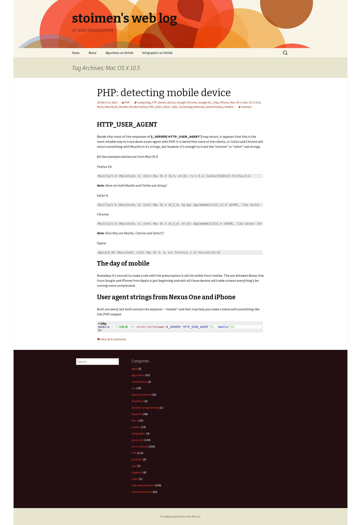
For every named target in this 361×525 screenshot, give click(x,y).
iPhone (224, 102)
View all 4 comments (113, 339)
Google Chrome (187, 102)
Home (76, 53)
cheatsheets (139, 382)
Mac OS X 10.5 (251, 102)
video (135, 479)
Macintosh (111, 107)
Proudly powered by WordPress (180, 516)
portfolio (136, 459)
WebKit (229, 107)
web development (142, 485)
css (133, 388)
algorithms (138, 375)
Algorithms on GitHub (119, 53)
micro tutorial (139, 446)
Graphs (135, 427)
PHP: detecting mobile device (164, 93)
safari (158, 107)
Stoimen (246, 107)
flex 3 (134, 420)
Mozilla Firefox (138, 107)
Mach (100, 107)
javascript (137, 440)
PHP (127, 102)
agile (134, 369)
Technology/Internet (192, 107)
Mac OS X (236, 102)
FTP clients (159, 102)
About (93, 53)
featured (136, 414)
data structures (141, 394)
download (137, 401)
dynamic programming (145, 407)
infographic (138, 433)
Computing (144, 102)
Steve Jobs (170, 107)
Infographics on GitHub (157, 53)
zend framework (141, 492)
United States (214, 107)
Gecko (171, 102)
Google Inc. (205, 102)
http (216, 102)
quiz (134, 466)
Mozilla (123, 107)
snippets (136, 472)
